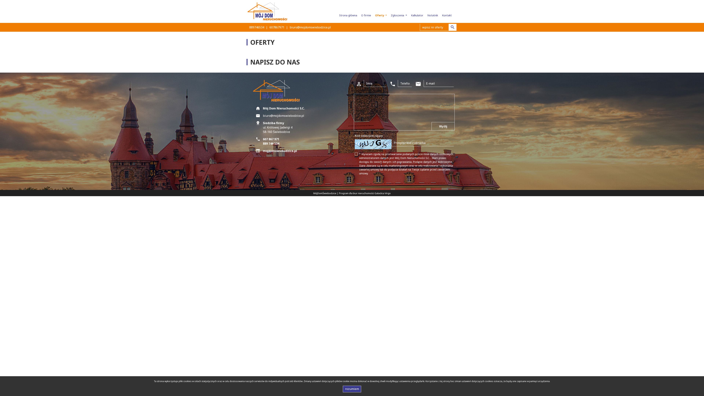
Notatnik (432, 15)
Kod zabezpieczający (369, 136)
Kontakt (447, 15)
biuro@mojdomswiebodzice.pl (310, 27)
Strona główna (348, 15)
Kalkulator (417, 15)
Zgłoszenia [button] (398, 15)
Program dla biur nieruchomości (357, 193)
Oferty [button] (380, 15)
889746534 (256, 27)
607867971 (277, 27)
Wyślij (443, 126)
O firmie (366, 15)
